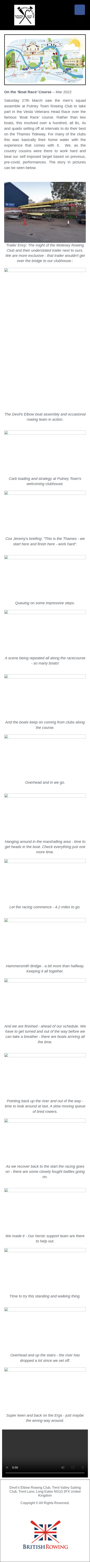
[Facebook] (80, 10)
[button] (69, 15)
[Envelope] (80, 20)
